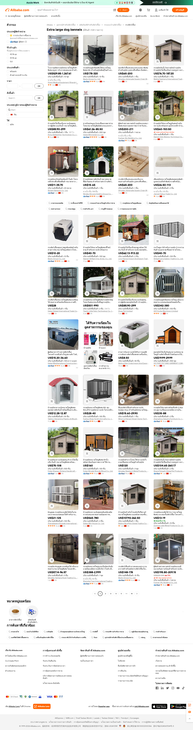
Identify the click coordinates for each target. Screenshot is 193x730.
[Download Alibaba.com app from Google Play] (179, 706)
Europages (134, 718)
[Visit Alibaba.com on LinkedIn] (162, 688)
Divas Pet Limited (125, 311)
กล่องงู (143, 637)
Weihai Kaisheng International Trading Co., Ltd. (169, 79)
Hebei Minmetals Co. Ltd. (93, 135)
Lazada (96, 718)
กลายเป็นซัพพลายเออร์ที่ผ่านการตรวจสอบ (170, 672)
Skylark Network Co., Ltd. (58, 190)
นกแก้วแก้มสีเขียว (33, 632)
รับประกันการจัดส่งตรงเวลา (54, 666)
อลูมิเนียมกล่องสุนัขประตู (139, 632)
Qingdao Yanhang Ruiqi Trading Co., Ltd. (63, 578)
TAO (117, 718)
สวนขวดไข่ (15, 632)
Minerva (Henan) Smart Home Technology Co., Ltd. (133, 419)
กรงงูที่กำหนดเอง (107, 209)
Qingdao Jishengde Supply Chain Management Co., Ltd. (133, 79)
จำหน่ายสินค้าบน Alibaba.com (167, 656)
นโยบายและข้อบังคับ (51, 683)
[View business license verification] (120, 726)
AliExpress (59, 718)
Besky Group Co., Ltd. (92, 79)
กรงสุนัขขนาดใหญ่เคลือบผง (131, 203)
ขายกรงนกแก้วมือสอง (160, 637)
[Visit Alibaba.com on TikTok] (183, 688)
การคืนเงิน (122, 671)
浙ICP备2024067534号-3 (163, 726)
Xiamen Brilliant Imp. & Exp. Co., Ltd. (97, 259)
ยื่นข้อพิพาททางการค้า (127, 666)
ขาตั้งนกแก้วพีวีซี (76, 203)
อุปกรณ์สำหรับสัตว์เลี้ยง (66, 25)
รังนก (95, 637)
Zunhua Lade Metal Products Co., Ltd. (169, 525)
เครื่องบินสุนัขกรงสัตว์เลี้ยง (45, 637)
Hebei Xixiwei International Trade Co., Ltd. (63, 311)
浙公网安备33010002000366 (139, 726)
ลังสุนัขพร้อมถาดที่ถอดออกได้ (159, 203)
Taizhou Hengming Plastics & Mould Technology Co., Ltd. (63, 419)
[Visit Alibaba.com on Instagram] (172, 688)
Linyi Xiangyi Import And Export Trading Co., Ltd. (133, 259)
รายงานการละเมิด (125, 681)
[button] (114, 10)
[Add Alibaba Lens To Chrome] (42, 706)
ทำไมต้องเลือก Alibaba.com (16, 656)
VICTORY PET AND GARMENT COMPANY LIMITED (169, 363)
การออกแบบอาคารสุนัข (128, 209)
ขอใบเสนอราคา (86, 661)
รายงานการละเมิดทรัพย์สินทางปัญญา (133, 676)
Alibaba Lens (14, 706)
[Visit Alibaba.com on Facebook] (157, 688)
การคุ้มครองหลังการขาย (52, 671)
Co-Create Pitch (12, 661)
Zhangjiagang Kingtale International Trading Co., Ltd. (63, 523)
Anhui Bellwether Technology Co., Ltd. (63, 135)
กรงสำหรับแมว (161, 632)
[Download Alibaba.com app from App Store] (159, 706)
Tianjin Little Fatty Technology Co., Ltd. (98, 311)
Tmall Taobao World (84, 718)
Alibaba (50, 25)
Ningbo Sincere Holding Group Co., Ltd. (98, 194)
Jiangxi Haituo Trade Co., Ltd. (165, 194)
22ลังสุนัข (49, 632)
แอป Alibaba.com (141, 706)
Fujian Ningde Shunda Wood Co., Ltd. (98, 471)
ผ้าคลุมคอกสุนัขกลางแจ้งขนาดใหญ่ (73, 632)
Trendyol (124, 718)
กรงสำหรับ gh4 (88, 209)
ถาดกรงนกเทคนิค (57, 203)
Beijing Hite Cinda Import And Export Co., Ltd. (133, 363)
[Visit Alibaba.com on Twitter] (167, 688)
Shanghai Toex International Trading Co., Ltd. (98, 581)
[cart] (149, 10)
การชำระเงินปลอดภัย (51, 656)
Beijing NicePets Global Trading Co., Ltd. (133, 523)
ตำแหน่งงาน (10, 671)
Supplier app (104, 706)
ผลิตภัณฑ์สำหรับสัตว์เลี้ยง (89, 25)
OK (39, 86)
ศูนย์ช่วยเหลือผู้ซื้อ (125, 656)
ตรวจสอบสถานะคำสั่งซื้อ (165, 666)
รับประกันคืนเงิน (49, 661)
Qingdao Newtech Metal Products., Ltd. (133, 471)
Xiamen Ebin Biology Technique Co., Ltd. (169, 137)
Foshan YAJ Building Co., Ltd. (130, 138)
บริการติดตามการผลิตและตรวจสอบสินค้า (57, 677)
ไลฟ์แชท (121, 661)
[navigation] (25, 309)
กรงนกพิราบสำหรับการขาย (114, 632)
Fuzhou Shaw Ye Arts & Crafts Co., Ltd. (98, 419)
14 (131, 594)
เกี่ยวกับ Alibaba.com (13, 650)
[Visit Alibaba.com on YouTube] (178, 688)
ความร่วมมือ (160, 678)
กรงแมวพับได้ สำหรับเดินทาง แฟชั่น (73, 637)
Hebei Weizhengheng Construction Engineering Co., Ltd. (63, 363)
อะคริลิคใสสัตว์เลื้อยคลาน (19, 637)
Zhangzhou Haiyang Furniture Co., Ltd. (169, 419)
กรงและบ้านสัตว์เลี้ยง (112, 25)
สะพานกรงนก (55, 209)
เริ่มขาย (158, 661)
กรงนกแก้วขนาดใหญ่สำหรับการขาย (102, 203)
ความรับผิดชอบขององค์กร (15, 666)
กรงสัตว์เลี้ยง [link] (130, 25)
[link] (189, 705)
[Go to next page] (137, 593)
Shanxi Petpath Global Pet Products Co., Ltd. (169, 471)
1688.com (70, 718)
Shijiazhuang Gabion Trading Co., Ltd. (168, 259)
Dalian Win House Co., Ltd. (93, 523)
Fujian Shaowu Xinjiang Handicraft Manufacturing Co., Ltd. (63, 471)
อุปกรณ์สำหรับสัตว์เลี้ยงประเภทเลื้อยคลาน (119, 637)
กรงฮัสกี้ (95, 632)
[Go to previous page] (95, 593)
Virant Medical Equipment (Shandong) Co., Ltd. (63, 82)
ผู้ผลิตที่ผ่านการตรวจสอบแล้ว (92, 656)
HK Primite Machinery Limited (166, 311)
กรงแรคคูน (71, 209)
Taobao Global (107, 718)
